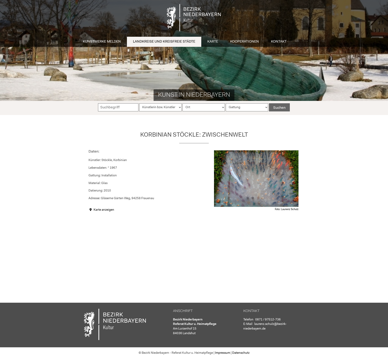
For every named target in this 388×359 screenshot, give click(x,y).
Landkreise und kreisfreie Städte (164, 41)
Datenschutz (241, 353)
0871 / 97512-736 (268, 319)
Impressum (222, 353)
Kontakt (279, 41)
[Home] (194, 30)
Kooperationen (244, 41)
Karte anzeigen (104, 209)
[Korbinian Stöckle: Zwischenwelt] (256, 206)
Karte (212, 41)
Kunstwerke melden (102, 41)
